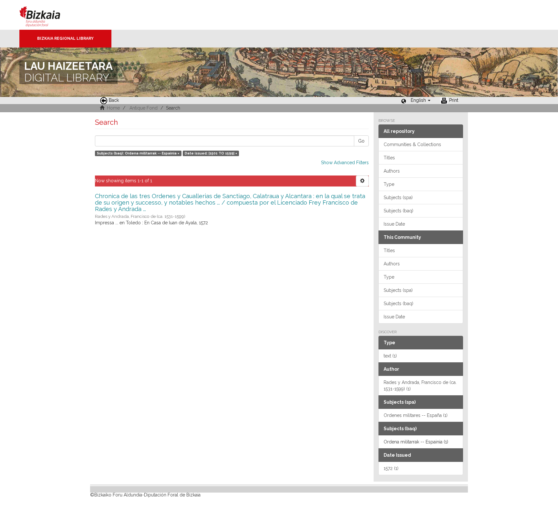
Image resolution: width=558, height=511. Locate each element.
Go (361, 141)
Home (113, 108)
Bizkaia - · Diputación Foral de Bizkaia (46, 15)
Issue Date (394, 224)
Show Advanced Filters (345, 162)
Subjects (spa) (398, 197)
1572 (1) (391, 468)
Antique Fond (143, 108)
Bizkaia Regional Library (65, 38)
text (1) (390, 355)
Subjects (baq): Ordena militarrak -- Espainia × (138, 153)
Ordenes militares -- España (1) (416, 415)
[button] (420, 100)
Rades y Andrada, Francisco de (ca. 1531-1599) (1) (420, 385)
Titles (389, 157)
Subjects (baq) (398, 210)
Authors (392, 171)
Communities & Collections (412, 144)
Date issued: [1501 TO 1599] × (211, 153)
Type (389, 184)
